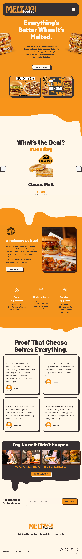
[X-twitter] (66, 549)
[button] (73, 9)
